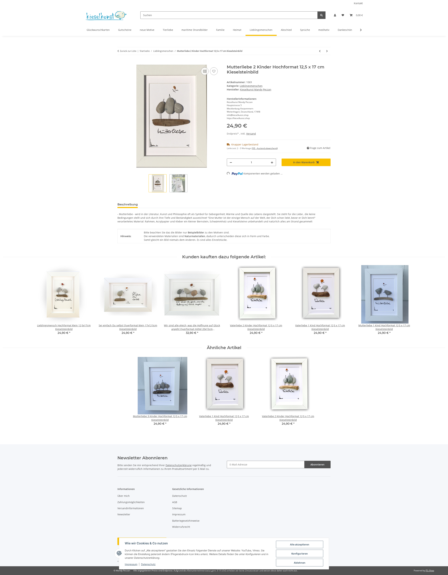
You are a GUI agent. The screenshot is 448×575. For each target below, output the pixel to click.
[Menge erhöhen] (272, 162)
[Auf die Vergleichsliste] (205, 71)
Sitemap (177, 508)
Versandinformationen (130, 508)
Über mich (123, 495)
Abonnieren (317, 464)
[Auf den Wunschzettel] (214, 71)
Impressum (131, 564)
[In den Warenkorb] (120, 63)
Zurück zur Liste (128, 50)
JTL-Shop (430, 570)
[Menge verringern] (231, 162)
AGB (174, 502)
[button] (335, 15)
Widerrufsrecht (181, 526)
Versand (251, 133)
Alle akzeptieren (299, 544)
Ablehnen (299, 562)
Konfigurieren (299, 553)
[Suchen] (321, 15)
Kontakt (358, 3)
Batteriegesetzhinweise (186, 520)
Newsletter (123, 514)
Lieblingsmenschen (251, 85)
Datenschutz (148, 564)
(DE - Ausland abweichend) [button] (265, 148)
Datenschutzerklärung (179, 465)
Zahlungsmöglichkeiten (131, 502)
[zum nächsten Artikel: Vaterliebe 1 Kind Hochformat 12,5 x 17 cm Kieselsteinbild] (327, 51)
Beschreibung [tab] (127, 204)
